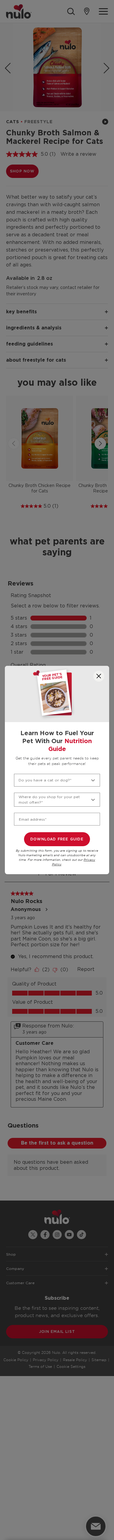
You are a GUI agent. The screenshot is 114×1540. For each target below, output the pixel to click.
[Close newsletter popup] (98, 676)
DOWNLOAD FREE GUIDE (57, 839)
